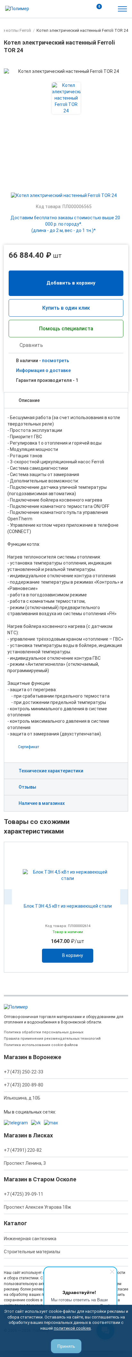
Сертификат (28, 747)
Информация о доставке (43, 370)
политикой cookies (72, 1328)
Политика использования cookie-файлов (41, 1045)
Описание (29, 400)
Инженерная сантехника (30, 1238)
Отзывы (27, 787)
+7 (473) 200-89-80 (23, 1084)
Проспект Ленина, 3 (25, 1163)
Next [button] (124, 896)
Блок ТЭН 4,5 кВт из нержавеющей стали (68, 906)
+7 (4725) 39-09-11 (23, 1194)
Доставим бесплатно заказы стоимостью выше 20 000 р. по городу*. (65, 224)
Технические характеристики (51, 770)
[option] (66, 907)
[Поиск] (82, 8)
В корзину (72, 955)
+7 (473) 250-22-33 (23, 1071)
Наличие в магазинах (42, 803)
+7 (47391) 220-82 (23, 1150)
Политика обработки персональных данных (43, 1032)
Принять (66, 1346)
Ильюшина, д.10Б (22, 1097)
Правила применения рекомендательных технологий (52, 1039)
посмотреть (55, 360)
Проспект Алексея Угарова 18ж (37, 1207)
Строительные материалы (32, 1251)
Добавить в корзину (70, 283)
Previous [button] (8, 896)
